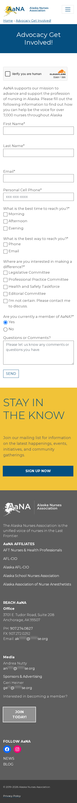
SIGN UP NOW (38, 471)
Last (14, 146)
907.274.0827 (21, 628)
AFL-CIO (10, 559)
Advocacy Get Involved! (33, 21)
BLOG (8, 764)
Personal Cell (22, 190)
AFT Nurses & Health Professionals (32, 550)
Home (8, 21)
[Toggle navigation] (68, 9)
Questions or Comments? (27, 338)
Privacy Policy (12, 795)
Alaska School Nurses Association (31, 576)
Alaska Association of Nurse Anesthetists (37, 584)
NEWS (8, 758)
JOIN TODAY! (19, 714)
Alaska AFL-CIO (16, 567)
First (14, 124)
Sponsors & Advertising (22, 677)
